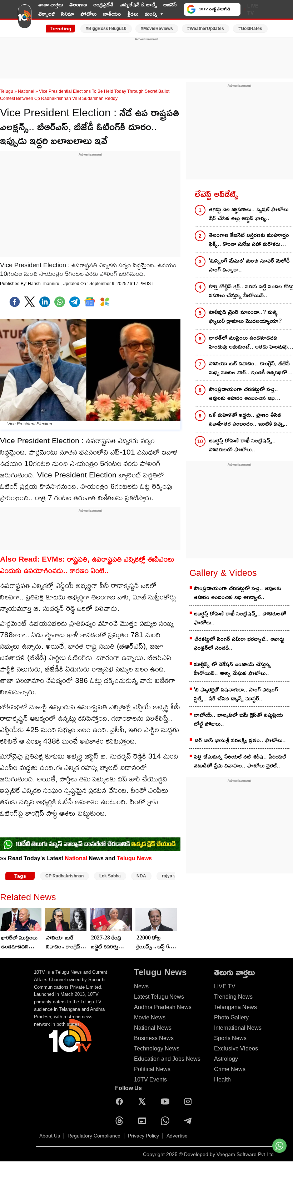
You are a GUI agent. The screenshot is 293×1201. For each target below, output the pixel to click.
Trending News (233, 997)
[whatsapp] (59, 302)
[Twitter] (29, 302)
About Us (49, 1136)
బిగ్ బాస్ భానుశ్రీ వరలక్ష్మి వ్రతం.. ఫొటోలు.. (240, 740)
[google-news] (89, 302)
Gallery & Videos (223, 573)
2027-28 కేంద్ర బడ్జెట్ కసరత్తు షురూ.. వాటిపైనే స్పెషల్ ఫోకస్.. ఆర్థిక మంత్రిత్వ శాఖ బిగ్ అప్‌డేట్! (111, 942)
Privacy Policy (143, 1136)
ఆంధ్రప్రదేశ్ (103, 4)
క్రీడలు (132, 14)
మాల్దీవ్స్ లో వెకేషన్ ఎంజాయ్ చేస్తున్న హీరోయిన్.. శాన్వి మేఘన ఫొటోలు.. (232, 668)
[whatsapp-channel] (90, 844)
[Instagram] (190, 1101)
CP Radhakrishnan (64, 875)
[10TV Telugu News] (24, 19)
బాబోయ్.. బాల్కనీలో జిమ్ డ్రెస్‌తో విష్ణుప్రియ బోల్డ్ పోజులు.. (238, 719)
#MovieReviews (157, 28)
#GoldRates (250, 28)
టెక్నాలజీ (46, 14)
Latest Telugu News (159, 997)
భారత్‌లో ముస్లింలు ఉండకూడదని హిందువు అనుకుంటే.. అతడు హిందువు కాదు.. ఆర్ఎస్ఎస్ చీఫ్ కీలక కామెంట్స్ (19, 942)
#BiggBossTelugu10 (106, 28)
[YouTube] (167, 1101)
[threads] (121, 1120)
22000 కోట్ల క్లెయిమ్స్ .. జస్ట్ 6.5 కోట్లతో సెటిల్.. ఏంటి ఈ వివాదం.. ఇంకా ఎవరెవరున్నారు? (154, 942)
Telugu (6, 91)
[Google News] (144, 1120)
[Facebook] (14, 302)
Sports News (230, 1038)
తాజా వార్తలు (50, 4)
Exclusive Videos (236, 1048)
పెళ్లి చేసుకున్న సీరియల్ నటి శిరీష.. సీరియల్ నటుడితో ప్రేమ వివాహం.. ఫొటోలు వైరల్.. (240, 761)
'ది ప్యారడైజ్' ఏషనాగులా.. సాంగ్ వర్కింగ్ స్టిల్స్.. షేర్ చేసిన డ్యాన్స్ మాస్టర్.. (236, 694)
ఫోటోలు (88, 14)
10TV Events (150, 1079)
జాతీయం (112, 14)
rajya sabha (174, 875)
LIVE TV (252, 9)
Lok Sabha (110, 875)
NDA (141, 875)
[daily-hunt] (104, 302)
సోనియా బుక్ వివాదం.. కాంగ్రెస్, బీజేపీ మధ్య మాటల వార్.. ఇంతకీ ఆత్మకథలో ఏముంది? (64, 942)
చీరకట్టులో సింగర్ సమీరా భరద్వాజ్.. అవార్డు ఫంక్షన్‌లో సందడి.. (239, 643)
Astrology (226, 1059)
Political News (152, 1069)
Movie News (149, 1017)
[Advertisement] (146, 58)
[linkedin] (44, 302)
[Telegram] (190, 1120)
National (26, 91)
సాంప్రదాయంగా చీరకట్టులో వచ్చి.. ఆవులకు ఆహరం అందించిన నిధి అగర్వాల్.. (237, 592)
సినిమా (67, 14)
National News (153, 1028)
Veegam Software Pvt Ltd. (246, 1154)
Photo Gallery (231, 1017)
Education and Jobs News (167, 1059)
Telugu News (134, 858)
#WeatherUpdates (205, 28)
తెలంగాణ (78, 4)
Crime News (229, 1069)
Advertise (177, 1136)
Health (222, 1079)
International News (238, 1028)
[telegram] (74, 302)
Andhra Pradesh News (163, 1007)
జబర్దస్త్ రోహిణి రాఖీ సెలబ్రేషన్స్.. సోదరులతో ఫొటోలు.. (240, 618)
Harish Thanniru (44, 283)
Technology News (156, 1048)
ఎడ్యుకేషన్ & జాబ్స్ (138, 4)
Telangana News (235, 1007)
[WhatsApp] (167, 1120)
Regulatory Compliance (94, 1136)
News (141, 986)
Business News (154, 1038)
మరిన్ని (151, 14)
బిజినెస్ (170, 4)
